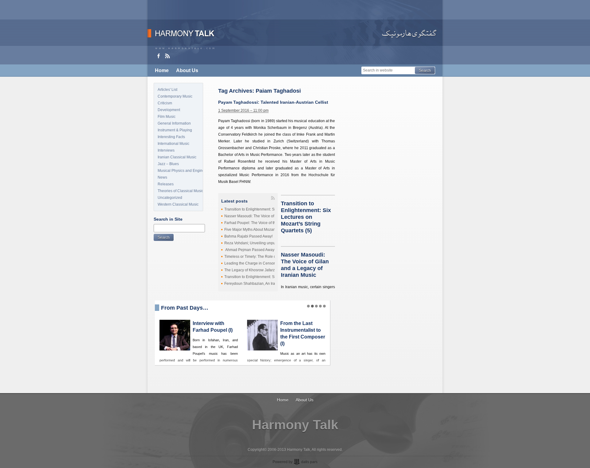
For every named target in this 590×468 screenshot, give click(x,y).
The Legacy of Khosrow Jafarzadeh (253, 270)
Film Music (166, 116)
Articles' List (167, 89)
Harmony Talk (295, 424)
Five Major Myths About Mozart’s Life (254, 229)
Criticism (165, 103)
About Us (187, 70)
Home (162, 70)
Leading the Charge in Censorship (253, 263)
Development (169, 110)
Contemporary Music (175, 96)
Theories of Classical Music (180, 191)
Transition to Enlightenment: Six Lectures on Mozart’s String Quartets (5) (306, 217)
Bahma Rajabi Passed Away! (248, 236)
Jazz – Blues (168, 164)
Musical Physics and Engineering (180, 170)
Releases (166, 184)
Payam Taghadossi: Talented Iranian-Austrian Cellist (273, 102)
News (162, 177)
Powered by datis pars (295, 462)
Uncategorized (170, 197)
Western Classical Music (178, 204)
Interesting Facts (171, 137)
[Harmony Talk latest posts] (167, 56)
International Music (173, 143)
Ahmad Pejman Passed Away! (249, 250)
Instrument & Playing (175, 130)
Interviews (166, 150)
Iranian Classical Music (177, 157)
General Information (174, 123)
